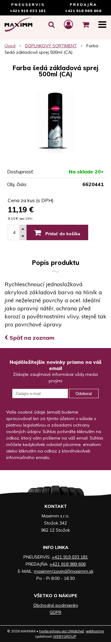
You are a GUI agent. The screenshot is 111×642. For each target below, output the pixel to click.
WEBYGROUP (64, 636)
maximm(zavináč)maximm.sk (63, 571)
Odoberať (84, 393)
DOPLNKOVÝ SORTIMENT (51, 46)
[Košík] (85, 24)
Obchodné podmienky (55, 605)
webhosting (95, 631)
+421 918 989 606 (83, 10)
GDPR (55, 612)
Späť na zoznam (30, 337)
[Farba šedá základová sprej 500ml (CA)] (55, 122)
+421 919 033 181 (28, 10)
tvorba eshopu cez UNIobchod (61, 631)
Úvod (10, 46)
